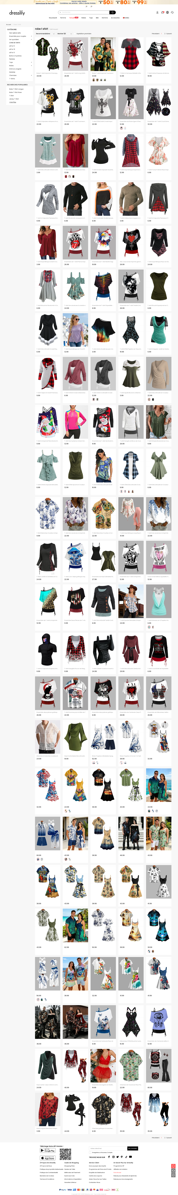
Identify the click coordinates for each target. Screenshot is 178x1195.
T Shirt (11, 96)
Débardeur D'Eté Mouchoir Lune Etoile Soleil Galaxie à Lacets (131, 1041)
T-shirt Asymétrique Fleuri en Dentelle (159, 261)
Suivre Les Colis (69, 1176)
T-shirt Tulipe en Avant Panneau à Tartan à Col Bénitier (48, 392)
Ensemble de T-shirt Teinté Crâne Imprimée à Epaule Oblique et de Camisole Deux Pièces (131, 305)
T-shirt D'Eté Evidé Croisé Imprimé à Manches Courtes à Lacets (103, 121)
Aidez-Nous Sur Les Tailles (97, 1179)
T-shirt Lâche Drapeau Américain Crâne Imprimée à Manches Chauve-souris (159, 73)
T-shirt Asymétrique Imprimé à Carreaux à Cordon (131, 170)
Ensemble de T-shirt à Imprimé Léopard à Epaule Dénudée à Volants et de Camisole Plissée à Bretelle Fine (48, 620)
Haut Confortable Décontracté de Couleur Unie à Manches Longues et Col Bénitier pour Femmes (75, 756)
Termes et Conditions (47, 1179)
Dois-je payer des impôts (97, 1166)
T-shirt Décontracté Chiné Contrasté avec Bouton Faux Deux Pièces (48, 170)
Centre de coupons (95, 1176)
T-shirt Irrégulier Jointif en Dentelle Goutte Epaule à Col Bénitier (159, 349)
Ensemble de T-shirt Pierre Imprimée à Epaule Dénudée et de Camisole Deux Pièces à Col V (75, 261)
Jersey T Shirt (14, 99)
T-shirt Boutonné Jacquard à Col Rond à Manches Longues (75, 218)
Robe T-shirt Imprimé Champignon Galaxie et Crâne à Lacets (48, 73)
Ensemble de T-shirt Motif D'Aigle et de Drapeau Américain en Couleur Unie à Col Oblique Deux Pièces (103, 261)
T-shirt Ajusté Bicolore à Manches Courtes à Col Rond (131, 392)
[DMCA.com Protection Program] (117, 1190)
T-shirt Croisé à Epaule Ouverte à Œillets (103, 170)
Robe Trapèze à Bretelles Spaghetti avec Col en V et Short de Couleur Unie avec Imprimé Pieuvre (103, 756)
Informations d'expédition (72, 1179)
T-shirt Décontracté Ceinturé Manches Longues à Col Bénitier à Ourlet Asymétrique (131, 668)
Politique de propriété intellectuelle (51, 1169)
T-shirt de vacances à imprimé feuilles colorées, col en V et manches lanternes (75, 533)
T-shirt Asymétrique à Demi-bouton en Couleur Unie (48, 261)
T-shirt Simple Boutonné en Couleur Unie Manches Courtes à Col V (159, 441)
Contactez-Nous (94, 1182)
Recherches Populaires (17, 85)
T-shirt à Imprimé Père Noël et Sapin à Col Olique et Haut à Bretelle (48, 441)
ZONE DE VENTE (14, 43)
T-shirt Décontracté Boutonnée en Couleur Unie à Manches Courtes (75, 170)
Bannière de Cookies (47, 1176)
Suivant (169, 34)
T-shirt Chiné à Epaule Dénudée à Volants (48, 484)
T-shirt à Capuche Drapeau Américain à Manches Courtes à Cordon (48, 668)
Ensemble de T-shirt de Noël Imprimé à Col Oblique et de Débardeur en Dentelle (103, 441)
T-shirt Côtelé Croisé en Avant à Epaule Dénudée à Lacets (103, 668)
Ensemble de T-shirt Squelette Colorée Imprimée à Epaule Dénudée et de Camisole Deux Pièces (103, 305)
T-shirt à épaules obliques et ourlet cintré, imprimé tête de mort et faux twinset (48, 121)
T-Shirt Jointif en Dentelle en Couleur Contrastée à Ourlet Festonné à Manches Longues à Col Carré (48, 576)
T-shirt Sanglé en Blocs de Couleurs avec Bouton (131, 441)
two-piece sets (15, 33)
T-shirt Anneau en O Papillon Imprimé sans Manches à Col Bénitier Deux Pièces (159, 620)
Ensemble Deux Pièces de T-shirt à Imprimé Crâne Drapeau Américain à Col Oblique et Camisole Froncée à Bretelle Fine (75, 620)
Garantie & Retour (70, 1182)
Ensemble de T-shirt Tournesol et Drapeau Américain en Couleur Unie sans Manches (75, 121)
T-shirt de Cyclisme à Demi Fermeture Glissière (75, 441)
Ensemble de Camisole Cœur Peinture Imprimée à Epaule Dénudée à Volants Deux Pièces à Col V (131, 712)
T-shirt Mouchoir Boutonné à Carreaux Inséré (48, 305)
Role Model (117, 1173)
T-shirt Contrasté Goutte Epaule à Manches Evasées (103, 218)
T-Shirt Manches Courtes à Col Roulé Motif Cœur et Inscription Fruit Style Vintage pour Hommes (103, 533)
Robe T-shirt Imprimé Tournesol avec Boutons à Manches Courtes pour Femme (103, 73)
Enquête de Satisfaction (97, 1173)
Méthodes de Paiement (72, 1173)
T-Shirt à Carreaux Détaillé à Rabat (131, 73)
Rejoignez (132, 1148)
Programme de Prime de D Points (100, 1169)
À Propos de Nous (46, 1166)
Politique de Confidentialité (49, 1173)
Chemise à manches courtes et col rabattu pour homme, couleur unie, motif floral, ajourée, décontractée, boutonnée (48, 756)
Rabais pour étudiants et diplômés (125, 1176)
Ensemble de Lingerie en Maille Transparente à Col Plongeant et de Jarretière (103, 1085)
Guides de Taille (69, 1169)
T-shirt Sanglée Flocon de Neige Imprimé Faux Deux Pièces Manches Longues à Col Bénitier (75, 668)
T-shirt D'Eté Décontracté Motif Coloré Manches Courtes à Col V (103, 484)
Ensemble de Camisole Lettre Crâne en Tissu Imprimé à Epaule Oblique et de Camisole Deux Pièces (159, 1041)
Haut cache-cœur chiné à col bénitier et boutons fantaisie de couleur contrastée (48, 1085)
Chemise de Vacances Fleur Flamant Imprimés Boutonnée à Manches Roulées (131, 1085)
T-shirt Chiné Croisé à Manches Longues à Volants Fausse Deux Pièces (75, 392)
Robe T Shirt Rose (15, 92)
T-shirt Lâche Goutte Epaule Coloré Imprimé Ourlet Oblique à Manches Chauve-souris (103, 349)
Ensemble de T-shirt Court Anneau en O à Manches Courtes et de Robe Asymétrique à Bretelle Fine (159, 121)
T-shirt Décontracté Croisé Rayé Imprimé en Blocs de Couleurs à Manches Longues (48, 349)
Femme (12, 59)
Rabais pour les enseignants (123, 1179)
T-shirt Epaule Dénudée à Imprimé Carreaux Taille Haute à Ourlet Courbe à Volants (131, 620)
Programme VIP (119, 1166)
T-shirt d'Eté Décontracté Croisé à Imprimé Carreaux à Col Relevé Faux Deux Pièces (131, 484)
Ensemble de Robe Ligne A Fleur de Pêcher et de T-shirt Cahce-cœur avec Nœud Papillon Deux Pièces (131, 121)
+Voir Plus (12, 102)
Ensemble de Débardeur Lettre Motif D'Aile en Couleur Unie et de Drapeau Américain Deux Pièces (159, 712)
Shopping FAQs (69, 1166)
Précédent (155, 34)
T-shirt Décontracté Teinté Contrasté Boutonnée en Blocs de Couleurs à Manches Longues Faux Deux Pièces (103, 620)
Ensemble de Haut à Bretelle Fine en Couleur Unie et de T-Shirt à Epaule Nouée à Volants (103, 576)
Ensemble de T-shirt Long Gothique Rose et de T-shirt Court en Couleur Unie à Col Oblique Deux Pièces (75, 73)
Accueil (8, 24)
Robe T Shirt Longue (16, 89)
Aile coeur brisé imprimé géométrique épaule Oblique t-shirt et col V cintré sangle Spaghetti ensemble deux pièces (131, 261)
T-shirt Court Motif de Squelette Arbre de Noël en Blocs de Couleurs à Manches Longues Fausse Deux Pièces (159, 668)
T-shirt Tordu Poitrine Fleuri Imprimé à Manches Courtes (159, 170)
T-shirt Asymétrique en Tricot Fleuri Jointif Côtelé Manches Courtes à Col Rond (75, 349)
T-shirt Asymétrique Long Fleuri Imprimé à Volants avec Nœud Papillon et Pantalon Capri (131, 533)
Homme (12, 72)
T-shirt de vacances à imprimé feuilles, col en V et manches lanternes (159, 533)
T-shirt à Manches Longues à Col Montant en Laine (131, 218)
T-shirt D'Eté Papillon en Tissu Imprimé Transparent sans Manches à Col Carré (131, 349)
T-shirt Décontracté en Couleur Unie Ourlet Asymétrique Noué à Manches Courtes (159, 484)
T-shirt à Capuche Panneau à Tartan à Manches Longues (159, 218)
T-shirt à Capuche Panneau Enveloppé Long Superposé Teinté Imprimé (48, 218)
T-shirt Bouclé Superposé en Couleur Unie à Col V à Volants (159, 305)
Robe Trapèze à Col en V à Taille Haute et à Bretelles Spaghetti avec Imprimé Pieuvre (131, 756)
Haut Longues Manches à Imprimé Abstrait (48, 1128)
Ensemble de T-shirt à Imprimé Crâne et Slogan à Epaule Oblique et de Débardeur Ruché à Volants (131, 576)
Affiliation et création (120, 1169)
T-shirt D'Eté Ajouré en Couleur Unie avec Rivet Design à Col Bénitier (75, 484)
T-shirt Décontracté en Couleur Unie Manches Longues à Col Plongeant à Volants (159, 392)
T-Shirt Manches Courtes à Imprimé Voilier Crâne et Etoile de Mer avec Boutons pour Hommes (48, 533)
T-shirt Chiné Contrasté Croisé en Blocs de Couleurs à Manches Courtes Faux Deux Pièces (103, 392)
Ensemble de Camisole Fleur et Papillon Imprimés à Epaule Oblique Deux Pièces (103, 1041)
